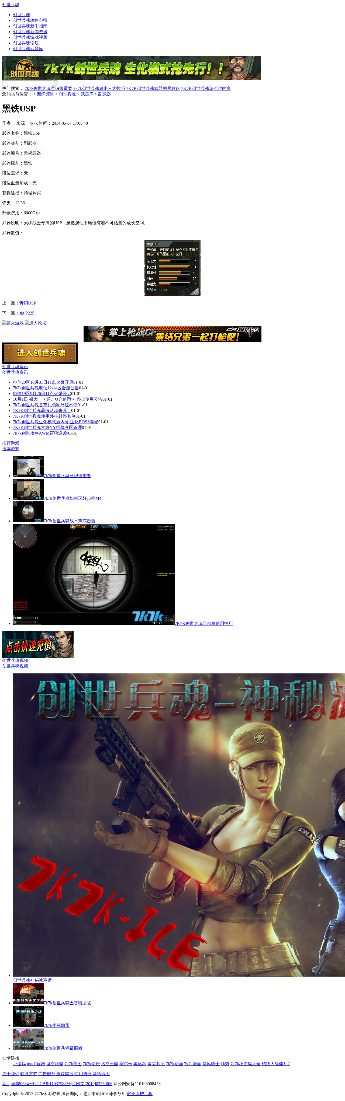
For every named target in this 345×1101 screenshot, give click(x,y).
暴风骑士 (211, 1063)
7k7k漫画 (192, 1063)
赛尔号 (125, 1063)
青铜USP (27, 303)
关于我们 (10, 1073)
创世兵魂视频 (15, 660)
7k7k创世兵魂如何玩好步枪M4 (72, 498)
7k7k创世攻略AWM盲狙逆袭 (40, 433)
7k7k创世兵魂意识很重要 (48, 88)
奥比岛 (139, 1063)
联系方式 (28, 1073)
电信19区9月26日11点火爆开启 (42, 393)
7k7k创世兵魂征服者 (63, 1048)
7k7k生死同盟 (57, 1025)
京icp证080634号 (17, 1083)
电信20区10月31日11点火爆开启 (43, 382)
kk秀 (225, 1063)
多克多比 (156, 1063)
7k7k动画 (174, 1063)
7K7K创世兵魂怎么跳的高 (206, 88)
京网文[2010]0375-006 (92, 1083)
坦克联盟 (54, 1063)
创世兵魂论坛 (26, 43)
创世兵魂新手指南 (30, 26)
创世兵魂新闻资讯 (30, 31)
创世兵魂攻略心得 (30, 20)
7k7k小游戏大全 (245, 1063)
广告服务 (47, 1073)
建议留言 (65, 1073)
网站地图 (101, 1073)
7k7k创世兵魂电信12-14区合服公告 (46, 388)
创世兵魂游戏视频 (30, 37)
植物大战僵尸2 (276, 1063)
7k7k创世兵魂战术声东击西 (69, 521)
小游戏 (19, 1063)
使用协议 (83, 1073)
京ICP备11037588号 (52, 1083)
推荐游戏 (10, 443)
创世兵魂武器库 (28, 48)
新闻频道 (45, 94)
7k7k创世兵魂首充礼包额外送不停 (45, 405)
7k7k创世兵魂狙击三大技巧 (99, 88)
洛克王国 (109, 1063)
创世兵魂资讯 (15, 366)
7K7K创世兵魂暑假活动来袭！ (42, 410)
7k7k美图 (73, 1063)
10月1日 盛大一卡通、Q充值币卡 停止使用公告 (57, 399)
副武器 (104, 94)
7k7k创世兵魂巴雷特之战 (67, 1003)
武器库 (87, 94)
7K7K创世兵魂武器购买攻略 (153, 88)
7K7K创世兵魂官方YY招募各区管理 (47, 427)
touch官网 (36, 1063)
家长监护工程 (140, 1093)
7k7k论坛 (91, 1063)
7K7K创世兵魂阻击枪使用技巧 (204, 623)
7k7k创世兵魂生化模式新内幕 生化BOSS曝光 (55, 422)
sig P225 (26, 313)
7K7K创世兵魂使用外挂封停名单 (44, 416)
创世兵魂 (10, 4)
